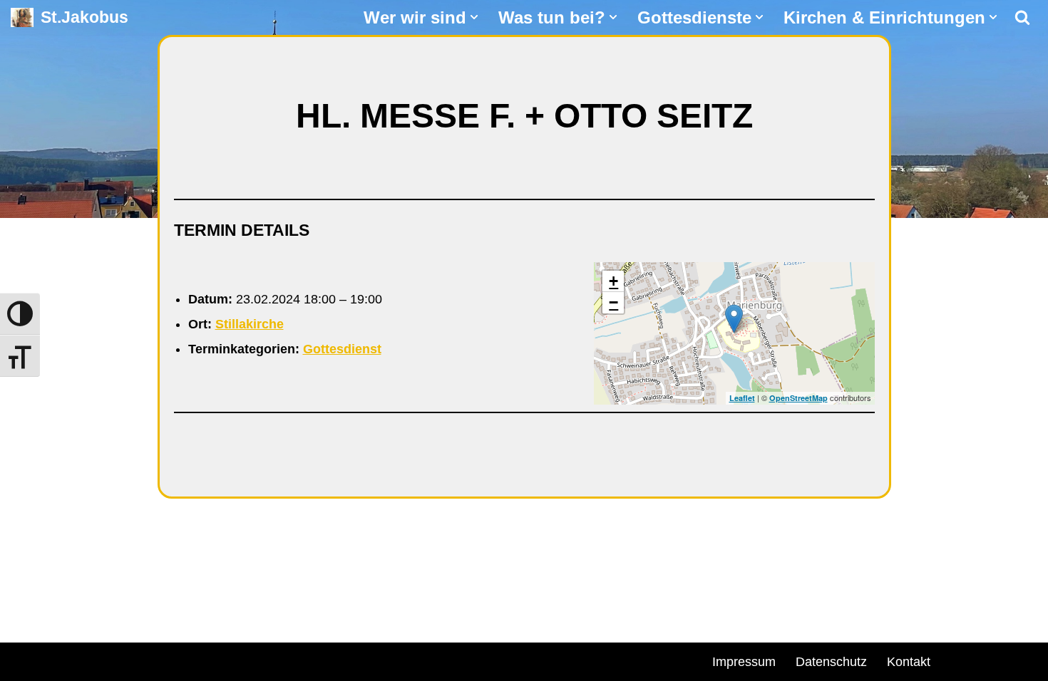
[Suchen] (1022, 17)
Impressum (744, 662)
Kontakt (908, 662)
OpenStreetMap (798, 398)
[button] (474, 17)
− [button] (613, 302)
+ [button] (613, 281)
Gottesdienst (342, 349)
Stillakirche (249, 324)
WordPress (173, 660)
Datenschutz (831, 662)
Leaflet (742, 398)
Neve (26, 660)
